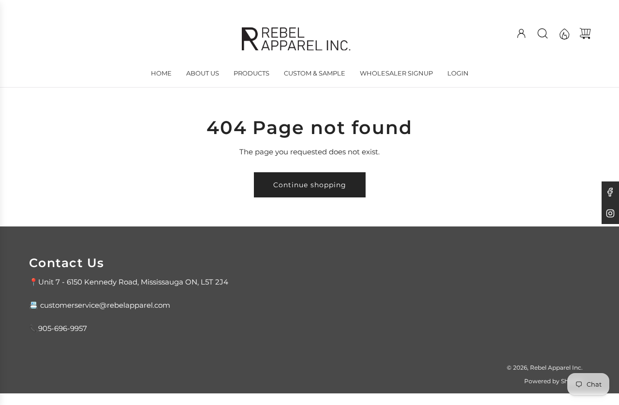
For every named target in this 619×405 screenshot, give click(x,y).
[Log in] (521, 33)
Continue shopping (309, 184)
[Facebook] (610, 192)
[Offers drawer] (564, 33)
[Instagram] (610, 213)
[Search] (542, 33)
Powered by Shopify (553, 381)
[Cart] (585, 33)
